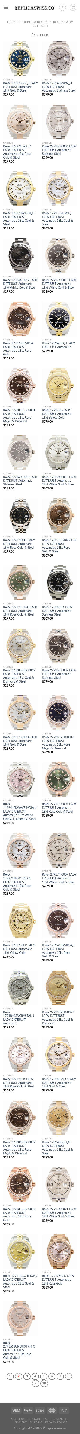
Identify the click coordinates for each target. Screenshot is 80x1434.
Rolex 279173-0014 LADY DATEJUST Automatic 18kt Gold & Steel (20, 741)
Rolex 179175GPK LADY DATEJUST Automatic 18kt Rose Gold (58, 1280)
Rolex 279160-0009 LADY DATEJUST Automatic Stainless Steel (59, 674)
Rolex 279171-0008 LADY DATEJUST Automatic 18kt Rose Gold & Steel (20, 611)
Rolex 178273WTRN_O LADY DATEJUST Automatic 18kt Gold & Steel (18, 219)
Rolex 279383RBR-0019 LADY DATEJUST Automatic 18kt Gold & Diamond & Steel (19, 676)
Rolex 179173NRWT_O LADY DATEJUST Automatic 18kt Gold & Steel (57, 219)
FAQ (46, 1419)
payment (21, 1422)
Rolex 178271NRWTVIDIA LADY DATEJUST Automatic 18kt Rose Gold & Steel (17, 882)
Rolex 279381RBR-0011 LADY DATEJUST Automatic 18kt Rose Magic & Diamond (19, 416)
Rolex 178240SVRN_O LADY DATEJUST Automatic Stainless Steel (58, 87)
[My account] (62, 7)
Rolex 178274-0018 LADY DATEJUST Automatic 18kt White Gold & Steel (59, 481)
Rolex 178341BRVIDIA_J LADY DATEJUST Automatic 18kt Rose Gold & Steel (58, 951)
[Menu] (5, 7)
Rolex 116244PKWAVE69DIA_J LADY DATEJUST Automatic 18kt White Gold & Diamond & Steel (19, 812)
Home (12, 22)
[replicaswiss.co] (34, 7)
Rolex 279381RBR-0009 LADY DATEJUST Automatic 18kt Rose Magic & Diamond (19, 1148)
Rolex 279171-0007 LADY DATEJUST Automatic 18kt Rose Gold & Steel (59, 808)
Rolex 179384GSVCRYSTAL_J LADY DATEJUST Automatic (18, 1018)
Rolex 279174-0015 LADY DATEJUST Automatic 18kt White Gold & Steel (59, 284)
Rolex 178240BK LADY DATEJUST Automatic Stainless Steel (57, 611)
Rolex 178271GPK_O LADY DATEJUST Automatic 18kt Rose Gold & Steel (17, 152)
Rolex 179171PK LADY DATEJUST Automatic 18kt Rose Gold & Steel (18, 1083)
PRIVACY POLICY (56, 1422)
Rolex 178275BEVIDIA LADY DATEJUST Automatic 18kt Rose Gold (18, 349)
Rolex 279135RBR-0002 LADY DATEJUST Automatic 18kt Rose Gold (19, 1215)
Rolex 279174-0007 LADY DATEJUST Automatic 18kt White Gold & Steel (59, 878)
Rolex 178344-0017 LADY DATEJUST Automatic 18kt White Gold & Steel (20, 284)
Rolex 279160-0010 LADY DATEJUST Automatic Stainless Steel (20, 481)
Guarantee (60, 1419)
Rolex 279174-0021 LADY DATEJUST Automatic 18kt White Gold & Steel (59, 1213)
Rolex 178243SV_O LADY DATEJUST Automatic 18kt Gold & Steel (59, 1083)
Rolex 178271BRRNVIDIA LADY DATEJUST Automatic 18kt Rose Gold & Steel (59, 546)
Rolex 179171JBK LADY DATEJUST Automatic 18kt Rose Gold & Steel (19, 544)
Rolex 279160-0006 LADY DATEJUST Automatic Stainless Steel (59, 150)
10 (44, 1383)
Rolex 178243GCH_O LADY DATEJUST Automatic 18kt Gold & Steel (57, 1148)
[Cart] (73, 7)
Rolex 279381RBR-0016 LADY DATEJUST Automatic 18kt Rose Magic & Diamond (58, 743)
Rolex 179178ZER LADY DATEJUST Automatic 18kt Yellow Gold (19, 949)
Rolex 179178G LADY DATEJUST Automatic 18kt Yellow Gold (56, 414)
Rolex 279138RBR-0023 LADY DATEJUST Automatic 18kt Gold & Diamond (58, 1018)
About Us (18, 1419)
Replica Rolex (35, 22)
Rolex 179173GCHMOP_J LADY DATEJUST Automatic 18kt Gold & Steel (20, 1282)
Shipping (36, 1422)
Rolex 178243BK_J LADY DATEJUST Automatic (58, 345)
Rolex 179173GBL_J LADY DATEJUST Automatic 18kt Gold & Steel (20, 87)
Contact (34, 1419)
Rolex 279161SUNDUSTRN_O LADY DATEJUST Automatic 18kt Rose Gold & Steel (19, 1351)
